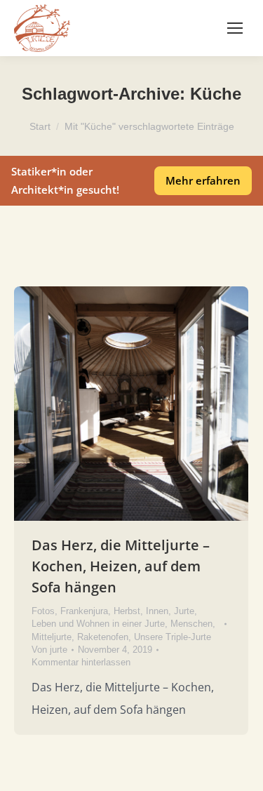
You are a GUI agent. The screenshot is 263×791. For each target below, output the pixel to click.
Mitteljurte (52, 637)
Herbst (127, 611)
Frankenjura (84, 611)
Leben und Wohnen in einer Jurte (98, 623)
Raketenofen (102, 637)
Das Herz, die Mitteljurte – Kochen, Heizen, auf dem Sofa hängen (121, 566)
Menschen (191, 623)
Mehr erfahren (203, 180)
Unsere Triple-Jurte (172, 637)
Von (49, 649)
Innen (157, 611)
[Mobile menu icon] (235, 28)
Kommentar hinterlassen (81, 662)
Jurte (184, 611)
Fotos (43, 611)
